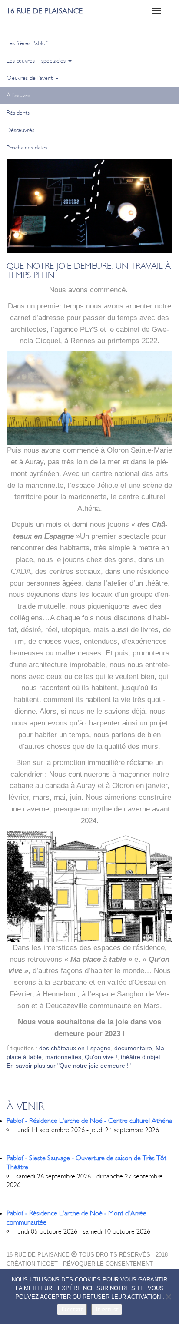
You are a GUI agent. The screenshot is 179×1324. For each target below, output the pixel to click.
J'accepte (71, 1309)
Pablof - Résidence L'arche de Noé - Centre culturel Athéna (89, 1120)
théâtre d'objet (140, 1056)
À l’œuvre (18, 95)
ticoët (47, 1264)
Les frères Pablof (27, 43)
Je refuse (107, 1309)
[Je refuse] (168, 1296)
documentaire (133, 1048)
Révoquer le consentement (108, 1264)
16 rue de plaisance (45, 11)
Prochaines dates (27, 147)
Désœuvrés (20, 130)
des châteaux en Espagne (75, 1048)
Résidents (18, 112)
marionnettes (63, 1056)
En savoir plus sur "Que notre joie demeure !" (69, 1065)
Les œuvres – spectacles (37, 60)
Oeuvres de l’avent (30, 78)
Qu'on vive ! (101, 1056)
